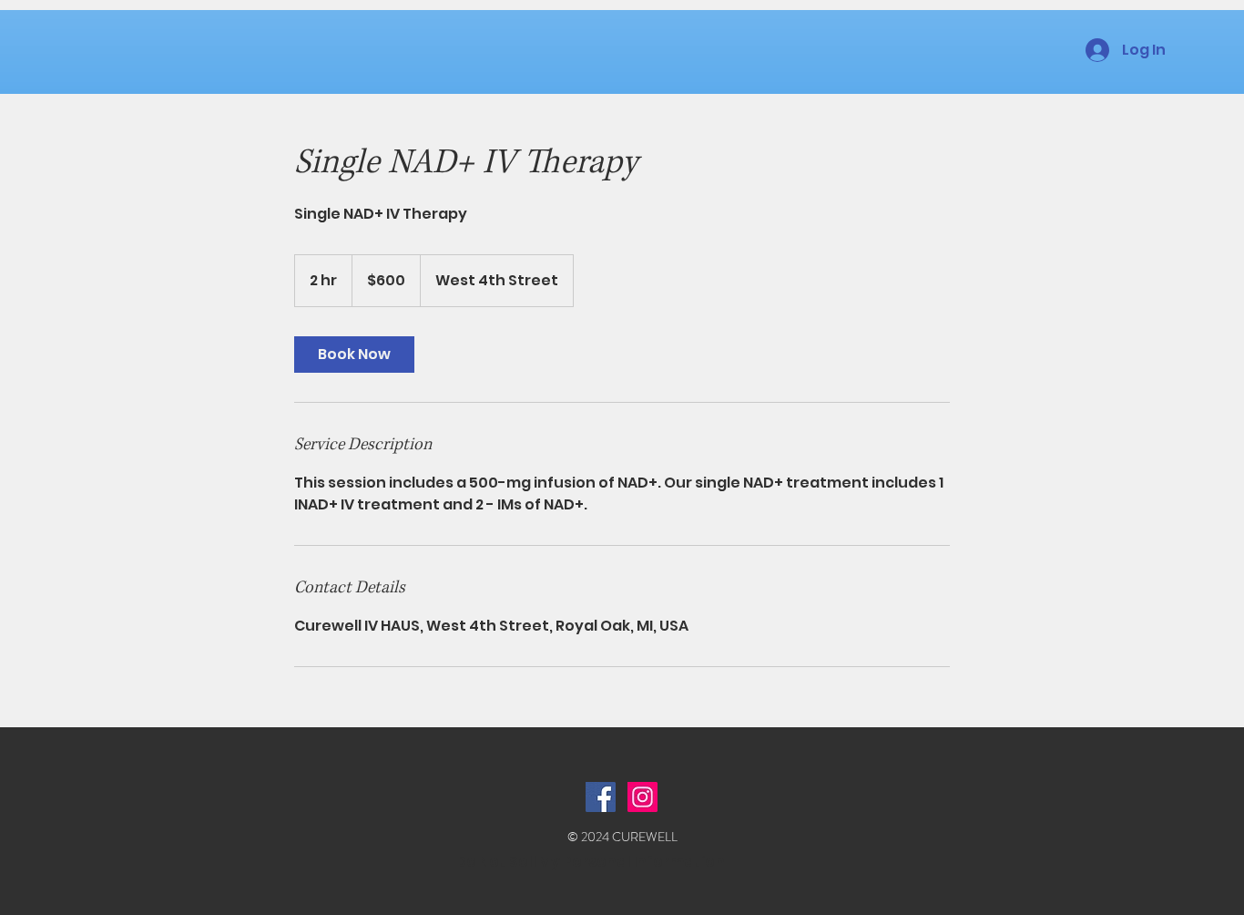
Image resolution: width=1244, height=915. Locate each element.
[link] (354, 354)
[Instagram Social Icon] (642, 797)
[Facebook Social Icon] (601, 797)
